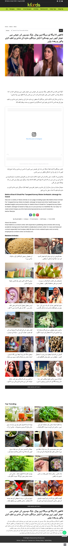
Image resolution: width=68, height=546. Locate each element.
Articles (36, 9)
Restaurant (44, 9)
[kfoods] (34, 5)
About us (24, 540)
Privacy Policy (40, 540)
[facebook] (57, 1)
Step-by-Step (62, 9)
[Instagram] (60, 1)
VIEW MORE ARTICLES (33, 387)
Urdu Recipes (27, 9)
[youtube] (62, 1)
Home (18, 540)
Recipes (12, 9)
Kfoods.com (41, 538)
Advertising (48, 540)
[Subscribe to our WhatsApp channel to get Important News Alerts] (64, 532)
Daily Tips (53, 9)
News (26, 219)
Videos (19, 9)
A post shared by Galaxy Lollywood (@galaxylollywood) (34, 163)
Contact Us (31, 540)
